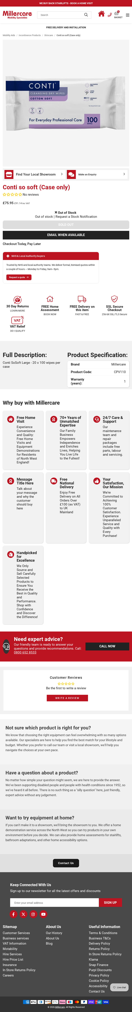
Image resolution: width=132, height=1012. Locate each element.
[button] (118, 13)
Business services (16, 938)
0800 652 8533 (25, 652)
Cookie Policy (99, 981)
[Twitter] (23, 914)
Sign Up (110, 903)
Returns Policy (99, 949)
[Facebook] (13, 914)
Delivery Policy (99, 943)
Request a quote (17, 277)
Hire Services (12, 954)
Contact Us (66, 863)
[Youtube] (43, 914)
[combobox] (64, 15)
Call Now (107, 646)
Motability (10, 949)
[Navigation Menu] (127, 15)
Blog (49, 943)
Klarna (93, 959)
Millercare (60, 1007)
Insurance (10, 965)
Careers (8, 975)
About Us (52, 938)
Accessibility (98, 986)
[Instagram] (33, 914)
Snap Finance (98, 965)
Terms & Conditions (103, 933)
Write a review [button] (67, 698)
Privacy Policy (99, 975)
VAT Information (14, 943)
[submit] (86, 15)
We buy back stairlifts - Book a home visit (66, 3)
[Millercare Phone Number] (110, 14)
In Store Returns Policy (19, 970)
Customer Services (16, 933)
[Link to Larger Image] (66, 103)
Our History (54, 933)
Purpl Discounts (100, 970)
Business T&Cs (100, 938)
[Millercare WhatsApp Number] (102, 14)
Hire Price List (13, 959)
